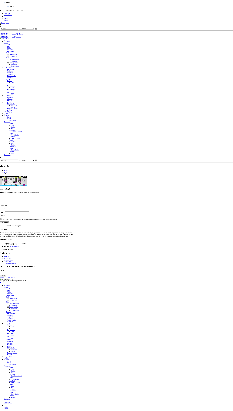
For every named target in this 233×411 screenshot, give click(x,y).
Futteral (9, 110)
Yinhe (9, 48)
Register (6, 20)
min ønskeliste (8, 15)
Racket (13, 127)
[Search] (36, 29)
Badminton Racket (16, 132)
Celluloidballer (15, 66)
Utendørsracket (11, 76)
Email (2, 212)
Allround (9, 99)
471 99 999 (4, 37)
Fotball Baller (15, 135)
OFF (12, 82)
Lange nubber (11, 86)
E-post (2, 270)
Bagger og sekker (12, 108)
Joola (8, 44)
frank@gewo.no (14, 246)
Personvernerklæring (10, 263)
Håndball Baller (15, 138)
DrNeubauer (10, 51)
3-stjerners (10, 71)
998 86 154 (4, 34)
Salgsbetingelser (8, 260)
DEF (12, 87)
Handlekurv (7, 155)
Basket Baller (15, 150)
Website (2, 215)
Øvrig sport (7, 122)
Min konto (7, 13)
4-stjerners (10, 72)
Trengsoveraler (11, 120)
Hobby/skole (11, 69)
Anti (8, 92)
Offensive (10, 97)
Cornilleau (10, 49)
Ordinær (9, 81)
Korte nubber (11, 89)
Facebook (3, 277)
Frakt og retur (7, 261)
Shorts (9, 118)
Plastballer (14, 61)
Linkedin (12, 277)
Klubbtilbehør (11, 104)
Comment (3, 206)
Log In (6, 18)
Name (2, 209)
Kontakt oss (7, 258)
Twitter (8, 277)
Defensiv (9, 100)
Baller (12, 125)
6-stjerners (10, 77)
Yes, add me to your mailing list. (12, 226)
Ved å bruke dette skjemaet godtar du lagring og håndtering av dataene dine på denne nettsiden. (30, 219)
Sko (12, 128)
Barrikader (14, 105)
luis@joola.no (16, 37)
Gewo (9, 46)
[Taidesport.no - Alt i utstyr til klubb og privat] (4, 23)
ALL (12, 84)
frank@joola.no (17, 34)
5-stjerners (10, 74)
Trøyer (13, 107)
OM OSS (6, 256)
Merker (6, 43)
